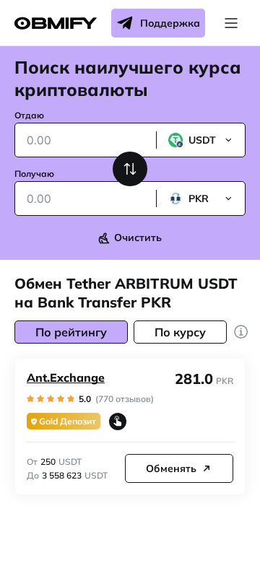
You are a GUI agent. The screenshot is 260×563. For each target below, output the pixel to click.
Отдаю (29, 115)
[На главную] (55, 23)
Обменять (171, 468)
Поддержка (170, 23)
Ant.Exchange (66, 377)
